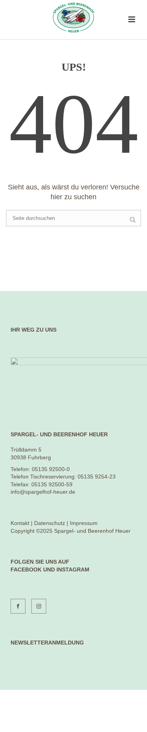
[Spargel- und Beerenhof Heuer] (73, 17)
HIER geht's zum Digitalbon (74, 717)
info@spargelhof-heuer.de (43, 492)
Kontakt (20, 523)
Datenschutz (49, 523)
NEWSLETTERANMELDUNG (47, 642)
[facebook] (18, 606)
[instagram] (38, 606)
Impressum (84, 523)
